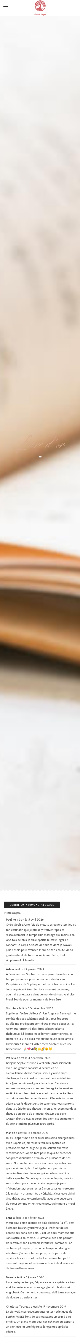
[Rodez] (40, 8)
